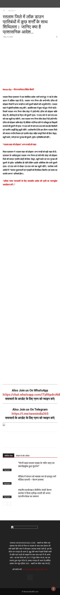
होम (4, 10)
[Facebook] (5, 43)
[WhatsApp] (25, 43)
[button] (4, 4)
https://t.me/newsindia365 (30, 413)
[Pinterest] (18, 43)
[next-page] (9, 503)
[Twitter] (12, 43)
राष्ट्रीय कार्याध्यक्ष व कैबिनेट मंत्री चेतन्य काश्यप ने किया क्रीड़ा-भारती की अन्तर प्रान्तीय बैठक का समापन (34, 493)
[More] (31, 43)
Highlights (12, 10)
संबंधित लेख (8, 456)
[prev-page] (4, 503)
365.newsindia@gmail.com (35, 569)
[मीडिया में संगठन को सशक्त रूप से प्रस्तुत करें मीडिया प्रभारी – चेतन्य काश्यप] (10, 480)
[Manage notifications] (53, 589)
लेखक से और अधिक (22, 456)
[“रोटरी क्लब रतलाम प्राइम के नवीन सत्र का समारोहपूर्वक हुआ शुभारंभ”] (10, 466)
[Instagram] (30, 577)
